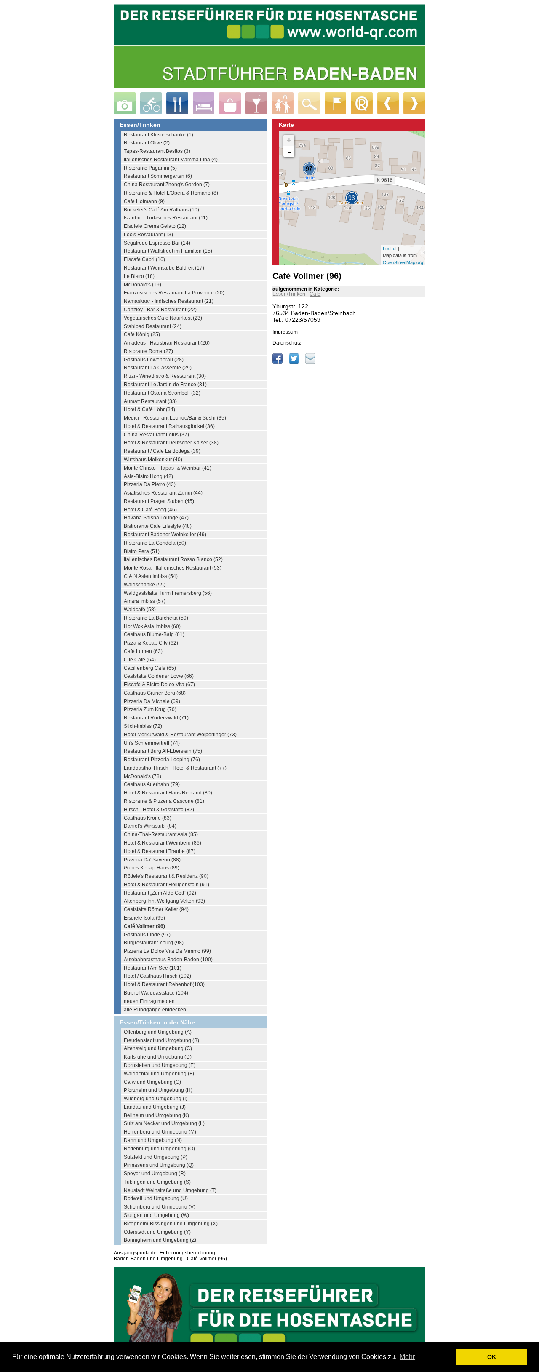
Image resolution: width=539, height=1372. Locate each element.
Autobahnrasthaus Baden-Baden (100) (168, 960)
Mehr (407, 1356)
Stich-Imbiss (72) (143, 726)
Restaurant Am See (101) (152, 968)
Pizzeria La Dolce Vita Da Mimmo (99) (167, 951)
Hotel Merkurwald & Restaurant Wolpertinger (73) (180, 735)
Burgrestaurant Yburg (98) (154, 943)
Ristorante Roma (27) (148, 351)
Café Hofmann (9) (144, 201)
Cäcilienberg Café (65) (150, 668)
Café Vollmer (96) (144, 926)
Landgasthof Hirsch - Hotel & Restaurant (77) (175, 768)
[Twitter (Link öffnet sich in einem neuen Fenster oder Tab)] (294, 362)
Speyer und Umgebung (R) (155, 1174)
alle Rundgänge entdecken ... (157, 1010)
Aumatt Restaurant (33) (150, 401)
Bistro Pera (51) (142, 551)
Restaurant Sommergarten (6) (158, 176)
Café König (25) (142, 334)
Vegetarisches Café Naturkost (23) (163, 318)
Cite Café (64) (140, 660)
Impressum (285, 332)
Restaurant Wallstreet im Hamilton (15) (168, 251)
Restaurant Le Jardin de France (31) (165, 385)
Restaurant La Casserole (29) (158, 368)
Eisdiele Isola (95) (144, 918)
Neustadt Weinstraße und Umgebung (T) (170, 1190)
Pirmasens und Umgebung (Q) (159, 1165)
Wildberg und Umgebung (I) (155, 1099)
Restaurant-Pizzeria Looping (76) (162, 759)
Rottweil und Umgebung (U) (156, 1198)
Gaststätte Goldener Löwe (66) (159, 676)
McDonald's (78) (142, 776)
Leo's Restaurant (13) (148, 235)
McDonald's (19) (142, 285)
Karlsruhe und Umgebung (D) (158, 1057)
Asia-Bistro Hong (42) (148, 476)
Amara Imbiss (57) (144, 601)
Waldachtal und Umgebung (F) (159, 1074)
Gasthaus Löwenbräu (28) (154, 360)
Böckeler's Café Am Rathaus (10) (161, 210)
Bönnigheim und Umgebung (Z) (160, 1240)
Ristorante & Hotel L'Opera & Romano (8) (171, 193)
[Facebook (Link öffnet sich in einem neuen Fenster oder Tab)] (278, 362)
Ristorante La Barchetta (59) (156, 618)
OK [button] (491, 1356)
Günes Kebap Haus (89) (151, 868)
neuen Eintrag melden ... (152, 1001)
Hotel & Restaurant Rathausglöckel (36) (169, 426)
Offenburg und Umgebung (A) (158, 1032)
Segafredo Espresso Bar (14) (157, 243)
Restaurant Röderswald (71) (156, 718)
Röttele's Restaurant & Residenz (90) (166, 876)
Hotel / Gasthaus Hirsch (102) (157, 976)
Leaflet (390, 248)
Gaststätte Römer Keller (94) (156, 909)
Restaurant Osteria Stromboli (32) (162, 393)
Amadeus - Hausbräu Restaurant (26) (167, 343)
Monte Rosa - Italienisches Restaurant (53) (172, 568)
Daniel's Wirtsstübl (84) (150, 826)
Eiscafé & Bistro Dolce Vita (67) (159, 684)
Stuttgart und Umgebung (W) (156, 1215)
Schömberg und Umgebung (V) (159, 1207)
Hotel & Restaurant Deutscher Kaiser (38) (171, 443)
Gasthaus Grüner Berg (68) (155, 693)
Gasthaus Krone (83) (147, 818)
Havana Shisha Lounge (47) (156, 518)
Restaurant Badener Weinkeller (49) (165, 535)
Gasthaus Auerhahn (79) (152, 784)
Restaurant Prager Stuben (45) (159, 501)
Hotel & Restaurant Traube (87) (159, 851)
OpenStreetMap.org (403, 262)
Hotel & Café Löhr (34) (149, 409)
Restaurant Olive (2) (147, 143)
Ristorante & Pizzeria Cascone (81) (164, 801)
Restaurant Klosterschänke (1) (158, 135)
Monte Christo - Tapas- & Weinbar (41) (167, 468)
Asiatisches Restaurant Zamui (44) (163, 493)
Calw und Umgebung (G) (152, 1082)
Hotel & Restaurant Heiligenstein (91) (166, 885)
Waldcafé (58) (140, 609)
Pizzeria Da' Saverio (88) (152, 860)
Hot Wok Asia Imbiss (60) (152, 626)
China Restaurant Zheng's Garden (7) (167, 184)
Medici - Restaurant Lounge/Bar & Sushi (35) (175, 418)
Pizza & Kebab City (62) (151, 643)
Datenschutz (286, 343)
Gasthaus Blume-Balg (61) (154, 634)
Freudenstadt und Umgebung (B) (161, 1040)
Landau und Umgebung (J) (155, 1107)
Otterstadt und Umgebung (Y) (157, 1232)
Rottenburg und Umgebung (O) (159, 1149)
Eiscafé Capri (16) (144, 259)
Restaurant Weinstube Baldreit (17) (164, 268)
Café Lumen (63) (143, 651)
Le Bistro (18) (139, 276)
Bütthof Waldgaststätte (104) (156, 993)
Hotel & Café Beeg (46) (150, 510)
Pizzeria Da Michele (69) (152, 701)
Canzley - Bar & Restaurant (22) (160, 310)
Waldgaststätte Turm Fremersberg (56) (168, 593)
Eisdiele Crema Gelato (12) (155, 226)
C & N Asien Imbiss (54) (151, 576)
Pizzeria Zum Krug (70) (150, 709)
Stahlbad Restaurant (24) (152, 326)
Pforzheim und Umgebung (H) (158, 1090)
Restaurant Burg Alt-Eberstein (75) (163, 751)
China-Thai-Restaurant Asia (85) (161, 834)
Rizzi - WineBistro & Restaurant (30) (165, 376)
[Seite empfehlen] (310, 362)
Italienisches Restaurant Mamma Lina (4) (171, 160)
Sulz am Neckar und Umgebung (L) (164, 1123)
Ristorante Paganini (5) (150, 168)
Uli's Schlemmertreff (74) (152, 743)
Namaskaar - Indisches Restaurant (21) (168, 301)
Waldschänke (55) (144, 585)
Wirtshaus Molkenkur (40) (153, 460)
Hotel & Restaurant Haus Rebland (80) (168, 793)
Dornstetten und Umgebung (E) (159, 1065)
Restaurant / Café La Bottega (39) (162, 451)
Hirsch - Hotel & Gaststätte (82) (159, 810)
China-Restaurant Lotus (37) (156, 435)
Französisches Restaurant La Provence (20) (174, 293)
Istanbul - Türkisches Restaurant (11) (166, 218)
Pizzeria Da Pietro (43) (150, 484)
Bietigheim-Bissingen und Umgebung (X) (171, 1224)
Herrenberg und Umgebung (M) (160, 1132)
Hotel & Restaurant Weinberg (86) (162, 843)
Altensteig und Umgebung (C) (158, 1048)
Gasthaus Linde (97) (147, 935)
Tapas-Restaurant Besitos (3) (157, 151)
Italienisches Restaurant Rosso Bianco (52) (173, 559)
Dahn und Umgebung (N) (153, 1140)
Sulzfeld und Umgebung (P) (155, 1157)
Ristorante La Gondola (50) (155, 543)
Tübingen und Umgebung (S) (157, 1182)
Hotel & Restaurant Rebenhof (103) (164, 984)
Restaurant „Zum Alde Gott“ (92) (160, 893)
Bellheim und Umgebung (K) (156, 1115)
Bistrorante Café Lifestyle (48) (158, 526)
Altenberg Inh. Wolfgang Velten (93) (164, 901)
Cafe (315, 294)
